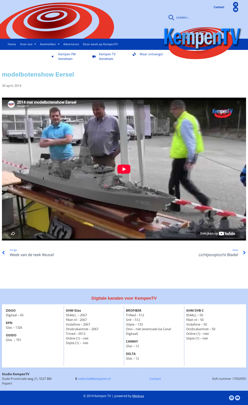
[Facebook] (235, 4)
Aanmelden (48, 44)
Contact (155, 379)
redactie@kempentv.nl (94, 379)
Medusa (138, 396)
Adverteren (71, 44)
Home (12, 44)
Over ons (26, 44)
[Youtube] (235, 9)
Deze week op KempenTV (100, 44)
